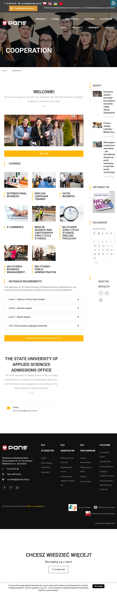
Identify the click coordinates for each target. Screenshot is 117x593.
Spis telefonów (14, 474)
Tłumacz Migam (84, 507)
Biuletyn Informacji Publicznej (102, 514)
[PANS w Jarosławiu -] (14, 24)
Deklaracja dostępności (105, 523)
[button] (43, 299)
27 (107, 254)
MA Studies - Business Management (16, 269)
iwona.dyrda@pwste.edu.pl (25, 410)
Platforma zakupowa (106, 507)
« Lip (96, 262)
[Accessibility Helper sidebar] (113, 3)
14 (111, 246)
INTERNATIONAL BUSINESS (17, 195)
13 (107, 246)
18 (99, 250)
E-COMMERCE (15, 227)
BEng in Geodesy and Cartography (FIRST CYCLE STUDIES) (44, 233)
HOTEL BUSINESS (68, 195)
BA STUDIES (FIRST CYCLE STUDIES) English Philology (70, 233)
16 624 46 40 (11, 4)
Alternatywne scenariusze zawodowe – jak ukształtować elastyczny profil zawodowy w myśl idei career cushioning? (109, 157)
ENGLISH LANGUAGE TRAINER (41, 196)
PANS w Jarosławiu (35, 506)
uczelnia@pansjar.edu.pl (31, 4)
